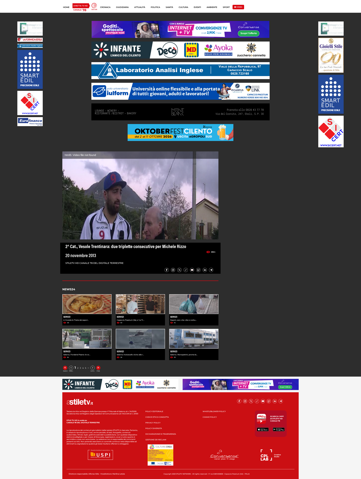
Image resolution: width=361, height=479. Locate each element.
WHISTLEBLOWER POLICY (214, 411)
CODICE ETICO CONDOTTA (157, 417)
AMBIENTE (212, 7)
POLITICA (155, 7)
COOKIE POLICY (210, 417)
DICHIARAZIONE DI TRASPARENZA (160, 434)
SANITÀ (169, 7)
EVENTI (197, 7)
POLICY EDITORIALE (154, 411)
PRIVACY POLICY (152, 423)
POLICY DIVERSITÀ (153, 428)
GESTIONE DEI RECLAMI (155, 440)
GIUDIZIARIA (122, 7)
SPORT (226, 7)
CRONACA (105, 7)
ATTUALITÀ (139, 7)
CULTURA (183, 7)
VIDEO (239, 7)
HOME (66, 7)
